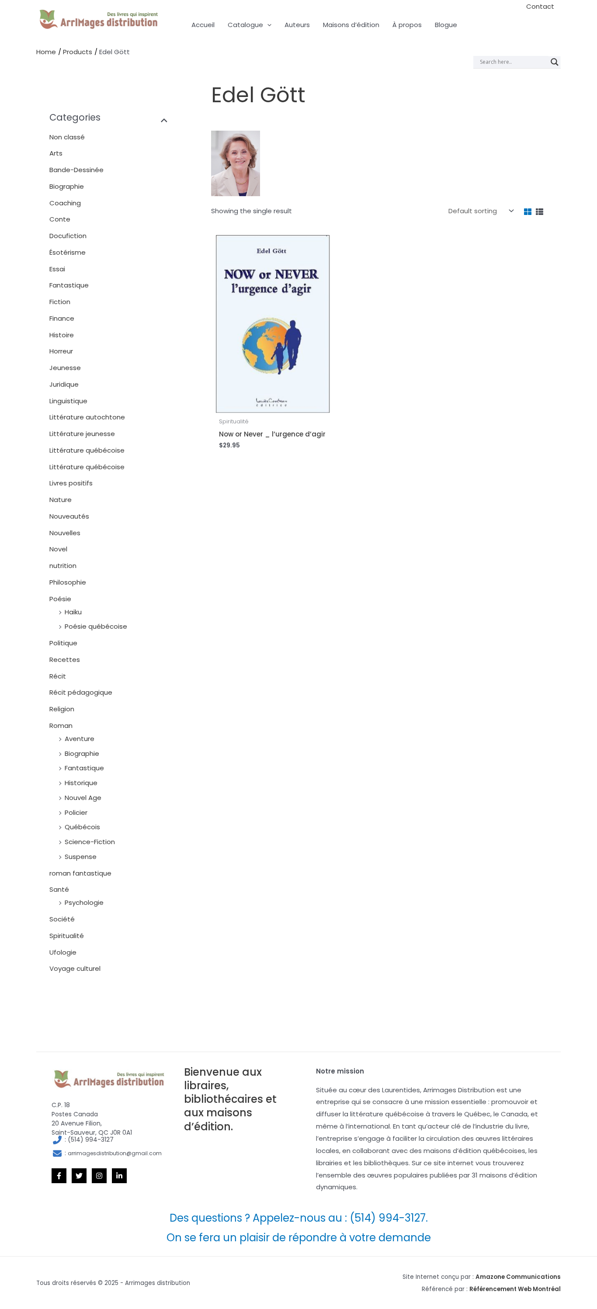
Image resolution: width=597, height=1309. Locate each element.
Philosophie (67, 582)
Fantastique (69, 285)
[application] (267, 25)
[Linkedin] (119, 1175)
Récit (57, 676)
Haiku (73, 611)
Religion (61, 708)
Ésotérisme (67, 252)
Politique (63, 643)
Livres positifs (71, 483)
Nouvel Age (83, 797)
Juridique (64, 384)
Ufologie (62, 952)
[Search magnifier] (554, 62)
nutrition (62, 565)
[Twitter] (79, 1175)
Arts (55, 153)
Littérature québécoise (87, 450)
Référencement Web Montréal (515, 1289)
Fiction (59, 301)
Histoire (61, 334)
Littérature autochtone (87, 417)
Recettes (64, 659)
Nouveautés (69, 516)
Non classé (67, 137)
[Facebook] (59, 1175)
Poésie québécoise (96, 626)
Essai (57, 269)
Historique (81, 782)
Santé (59, 889)
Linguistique (68, 400)
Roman (61, 725)
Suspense (81, 856)
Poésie (60, 598)
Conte (59, 219)
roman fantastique (80, 873)
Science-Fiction (90, 841)
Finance (61, 318)
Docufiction (68, 235)
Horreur (61, 351)
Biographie (66, 186)
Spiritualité (66, 935)
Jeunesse (65, 367)
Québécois (82, 826)
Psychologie (84, 902)
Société (62, 919)
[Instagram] (99, 1175)
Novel (58, 549)
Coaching (65, 203)
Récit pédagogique (80, 692)
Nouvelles (64, 532)
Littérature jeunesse (82, 433)
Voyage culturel (75, 968)
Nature (60, 499)
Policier (76, 812)
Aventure (79, 738)
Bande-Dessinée (76, 169)
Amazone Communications (518, 1277)
